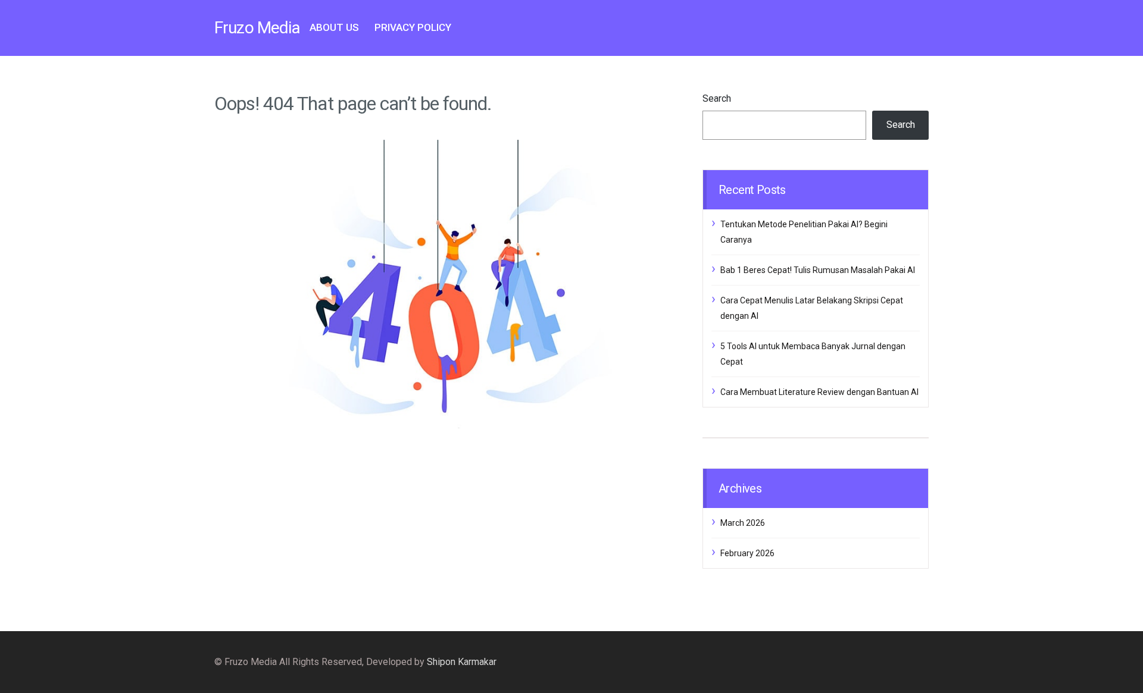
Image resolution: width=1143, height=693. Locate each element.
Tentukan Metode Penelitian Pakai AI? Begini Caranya (804, 231)
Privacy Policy (412, 27)
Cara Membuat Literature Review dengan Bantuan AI (819, 392)
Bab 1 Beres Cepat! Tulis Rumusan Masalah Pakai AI (817, 270)
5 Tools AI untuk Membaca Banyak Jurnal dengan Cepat (812, 353)
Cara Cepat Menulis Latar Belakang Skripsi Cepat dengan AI (811, 308)
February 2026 (747, 553)
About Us (334, 27)
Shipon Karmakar (461, 661)
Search (716, 98)
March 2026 (742, 523)
